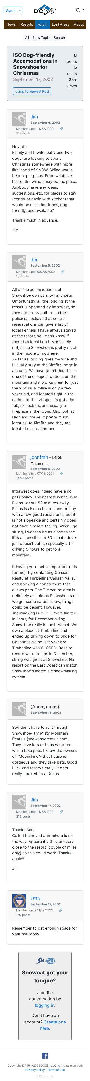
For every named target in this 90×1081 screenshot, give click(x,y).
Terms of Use (56, 1070)
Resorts (27, 24)
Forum (42, 24)
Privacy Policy (35, 1070)
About (79, 24)
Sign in (11, 10)
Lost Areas (60, 24)
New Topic (41, 38)
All (27, 38)
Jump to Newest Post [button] (32, 91)
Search (59, 38)
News (11, 24)
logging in (44, 1005)
